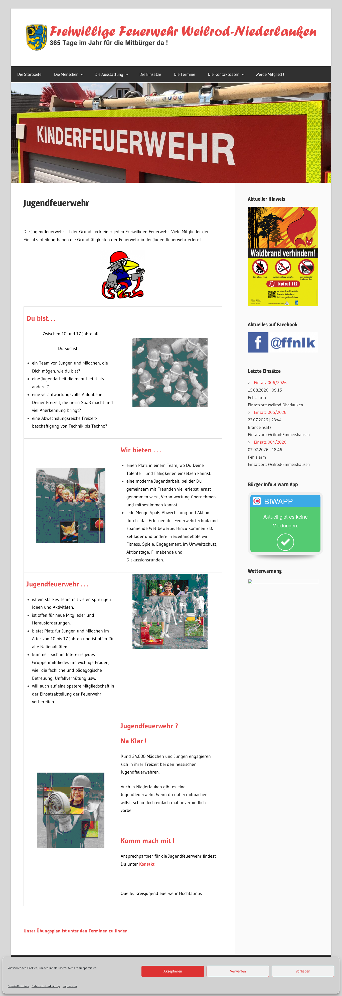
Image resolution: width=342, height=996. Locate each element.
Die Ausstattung (109, 74)
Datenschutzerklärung (46, 986)
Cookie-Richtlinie (18, 986)
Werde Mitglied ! (270, 74)
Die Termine (184, 74)
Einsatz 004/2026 (270, 442)
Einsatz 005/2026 (270, 412)
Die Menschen (66, 74)
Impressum (70, 986)
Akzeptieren (172, 971)
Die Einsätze (150, 74)
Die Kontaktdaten (223, 74)
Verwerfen (238, 971)
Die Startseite (29, 74)
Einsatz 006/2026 (270, 382)
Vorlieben (303, 971)
